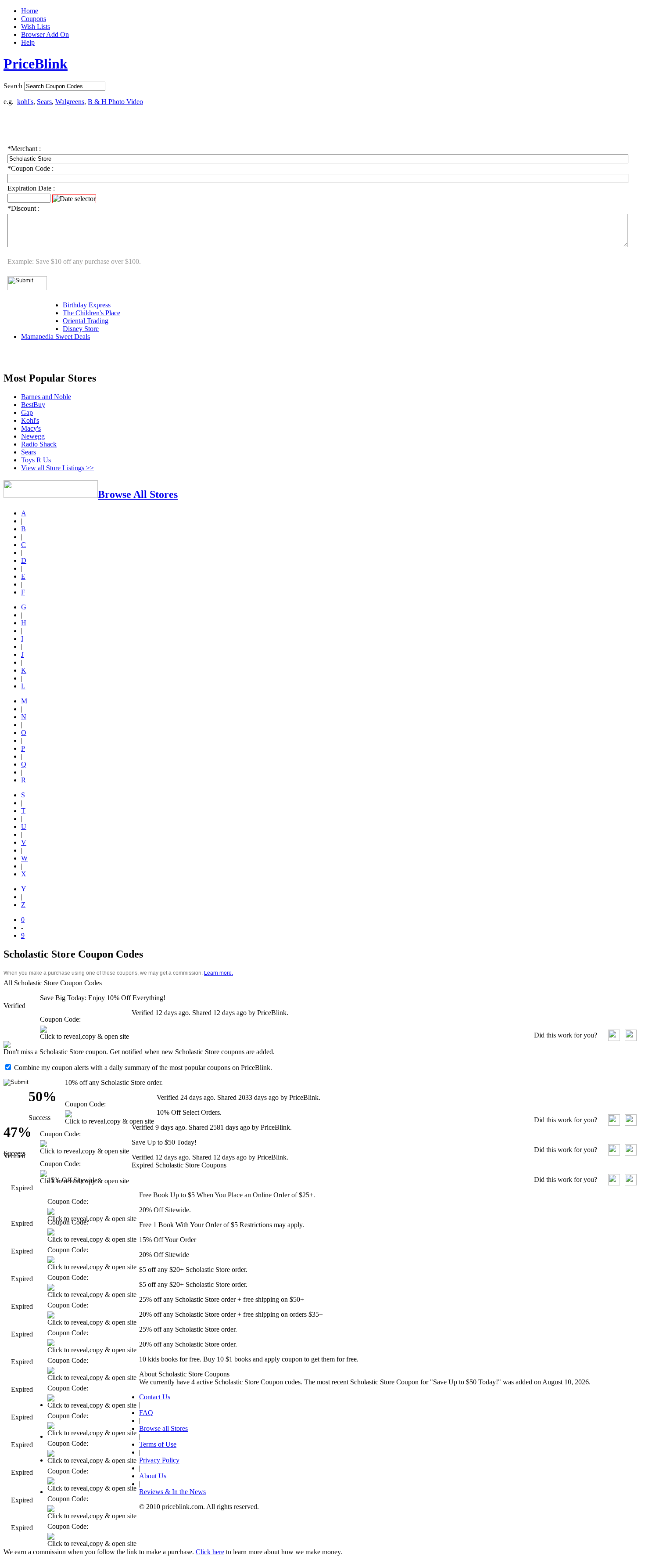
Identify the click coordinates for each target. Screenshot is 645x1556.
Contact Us (154, 1397)
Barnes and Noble (46, 396)
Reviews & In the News (172, 1491)
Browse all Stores (163, 1428)
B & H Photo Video (115, 101)
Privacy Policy (159, 1460)
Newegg (33, 436)
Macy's (31, 428)
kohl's (25, 101)
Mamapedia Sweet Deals (55, 336)
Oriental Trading (85, 320)
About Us (152, 1476)
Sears (44, 101)
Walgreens (69, 101)
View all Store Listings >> (57, 468)
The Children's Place (91, 313)
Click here (210, 1552)
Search (13, 86)
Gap (27, 412)
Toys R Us (36, 460)
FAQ (146, 1412)
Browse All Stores (138, 494)
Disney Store (81, 328)
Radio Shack (39, 444)
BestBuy (33, 404)
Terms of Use (157, 1444)
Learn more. (218, 973)
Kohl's (30, 420)
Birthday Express (87, 305)
